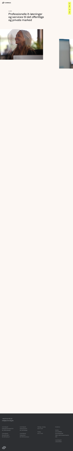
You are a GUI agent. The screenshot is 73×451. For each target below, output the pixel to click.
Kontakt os (57, 426)
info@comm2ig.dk (7, 420)
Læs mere (21, 288)
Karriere (9, 65)
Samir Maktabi (28, 116)
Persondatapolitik (59, 433)
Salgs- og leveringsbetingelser (62, 435)
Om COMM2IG (58, 431)
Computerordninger (18, 218)
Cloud (9, 394)
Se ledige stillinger (23, 80)
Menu (69, 6)
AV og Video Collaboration (13, 167)
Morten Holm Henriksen (48, 116)
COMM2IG (6, 3)
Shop (69, 12)
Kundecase (10, 272)
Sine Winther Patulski (12, 116)
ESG (56, 436)
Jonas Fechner (65, 116)
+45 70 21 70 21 (7, 418)
